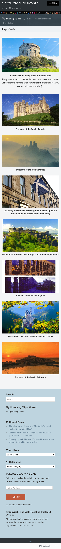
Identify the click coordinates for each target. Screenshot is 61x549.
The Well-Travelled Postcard (20, 3)
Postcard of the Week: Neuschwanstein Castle (30, 336)
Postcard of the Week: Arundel (30, 129)
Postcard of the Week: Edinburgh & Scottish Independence (30, 254)
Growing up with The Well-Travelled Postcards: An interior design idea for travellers (31, 441)
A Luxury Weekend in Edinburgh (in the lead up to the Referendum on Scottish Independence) (30, 212)
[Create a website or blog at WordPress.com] (30, 542)
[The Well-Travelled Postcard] (30, 12)
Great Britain (8, 23)
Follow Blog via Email (21, 473)
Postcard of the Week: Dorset (30, 169)
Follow (16, 497)
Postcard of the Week (43, 18)
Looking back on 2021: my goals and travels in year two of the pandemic (30, 434)
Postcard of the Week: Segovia (30, 295)
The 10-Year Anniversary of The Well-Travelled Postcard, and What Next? (30, 427)
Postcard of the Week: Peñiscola (30, 377)
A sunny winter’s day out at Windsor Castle (30, 75)
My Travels (27, 18)
